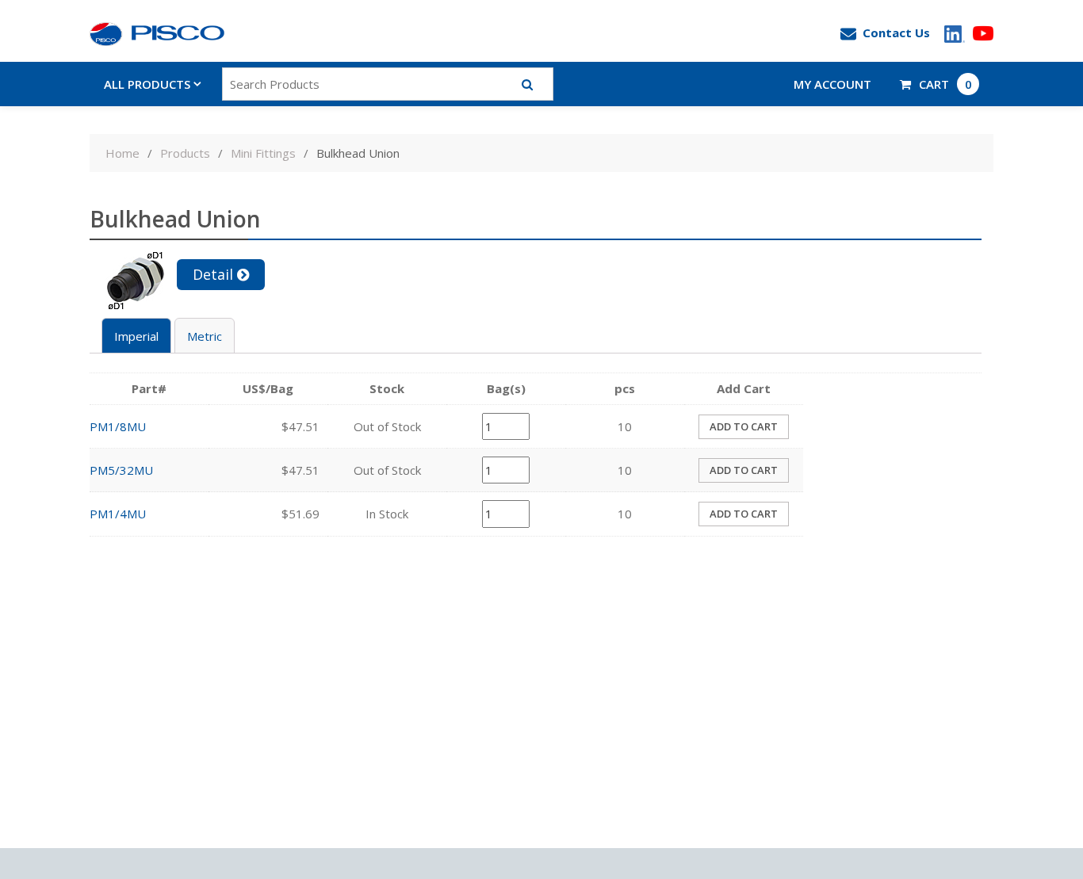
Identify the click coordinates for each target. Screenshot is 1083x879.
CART (945, 84)
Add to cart (744, 426)
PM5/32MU (121, 470)
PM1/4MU (118, 514)
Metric (204, 336)
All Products (147, 84)
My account (832, 84)
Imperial (136, 336)
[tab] (136, 336)
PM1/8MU (118, 426)
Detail (213, 274)
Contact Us (896, 32)
